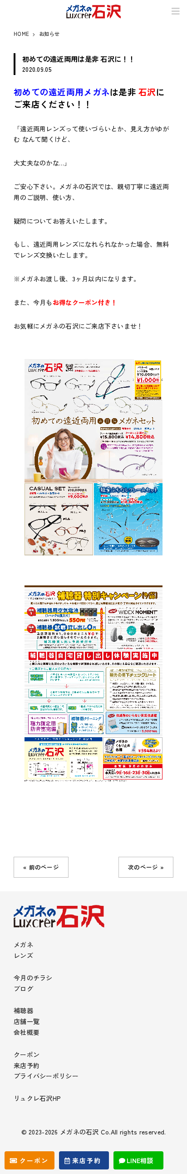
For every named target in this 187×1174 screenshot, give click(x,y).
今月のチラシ (33, 977)
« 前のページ (41, 867)
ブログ (23, 988)
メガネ (23, 944)
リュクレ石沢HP (37, 1098)
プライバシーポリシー (46, 1075)
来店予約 (26, 1065)
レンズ (23, 955)
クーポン (26, 1054)
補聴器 (23, 1010)
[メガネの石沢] (93, 12)
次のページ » (146, 867)
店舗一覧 (26, 1021)
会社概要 (26, 1032)
